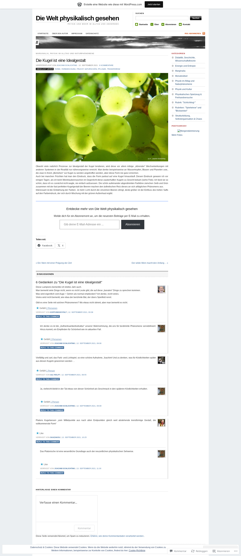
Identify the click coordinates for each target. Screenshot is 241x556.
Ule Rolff (55, 375)
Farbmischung (69, 69)
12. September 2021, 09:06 (89, 343)
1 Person (50, 371)
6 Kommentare (106, 65)
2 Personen (51, 308)
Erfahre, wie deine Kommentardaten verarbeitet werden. (117, 536)
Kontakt (186, 24)
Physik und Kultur (183, 89)
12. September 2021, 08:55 (74, 375)
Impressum (76, 33)
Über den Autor (60, 33)
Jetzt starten (153, 4)
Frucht (80, 69)
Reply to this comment (47, 316)
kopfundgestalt (58, 312)
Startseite (143, 24)
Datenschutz (92, 33)
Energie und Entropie (185, 66)
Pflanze (102, 69)
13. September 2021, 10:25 (74, 437)
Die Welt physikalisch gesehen (77, 18)
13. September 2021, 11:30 (89, 468)
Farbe (58, 69)
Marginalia (42, 53)
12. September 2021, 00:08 (80, 312)
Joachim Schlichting (67, 65)
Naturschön (91, 69)
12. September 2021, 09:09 (89, 406)
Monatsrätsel (181, 76)
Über (156, 24)
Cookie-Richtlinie (137, 550)
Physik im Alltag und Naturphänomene (72, 53)
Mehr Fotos (177, 135)
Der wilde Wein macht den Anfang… (150, 263)
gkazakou (55, 437)
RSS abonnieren (193, 33)
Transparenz (113, 69)
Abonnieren (170, 24)
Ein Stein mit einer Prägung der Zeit (54, 263)
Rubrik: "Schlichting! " (185, 102)
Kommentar (84, 528)
